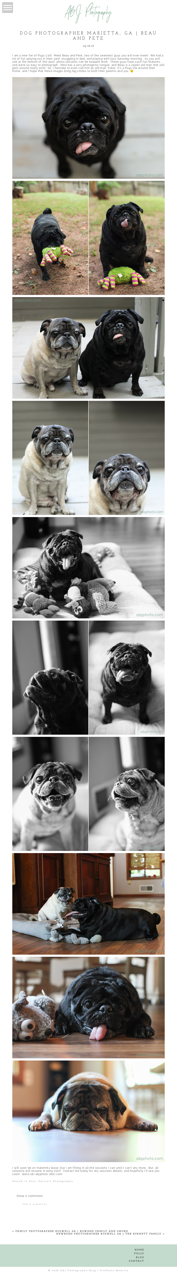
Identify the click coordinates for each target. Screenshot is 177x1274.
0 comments (30, 1196)
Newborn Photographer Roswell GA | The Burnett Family (108, 1234)
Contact (136, 1261)
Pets (32, 1181)
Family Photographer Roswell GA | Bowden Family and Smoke (72, 1231)
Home (139, 1250)
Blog (140, 1257)
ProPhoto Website (114, 1270)
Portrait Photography (56, 1181)
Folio (139, 1253)
